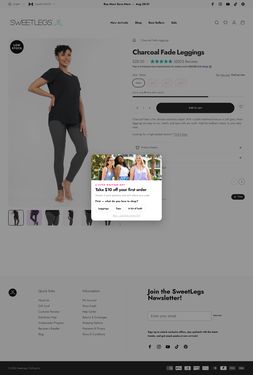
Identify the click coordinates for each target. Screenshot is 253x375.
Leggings (103, 208)
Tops (118, 208)
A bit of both (135, 208)
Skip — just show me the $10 (126, 215)
